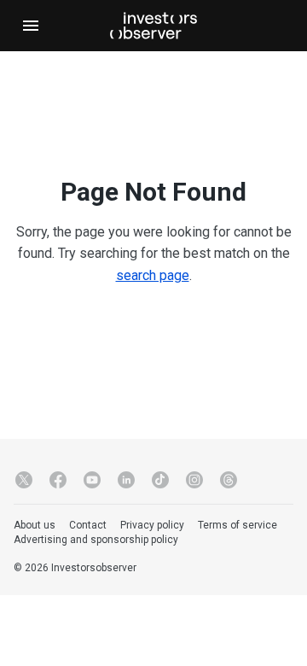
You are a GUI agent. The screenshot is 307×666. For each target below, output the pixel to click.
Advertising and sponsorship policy (96, 540)
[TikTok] (160, 480)
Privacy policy (152, 525)
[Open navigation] (31, 26)
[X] (24, 480)
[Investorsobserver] (153, 26)
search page (152, 275)
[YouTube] (92, 480)
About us (34, 525)
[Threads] (228, 480)
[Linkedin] (126, 480)
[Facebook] (58, 480)
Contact (88, 525)
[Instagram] (194, 480)
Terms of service (237, 525)
